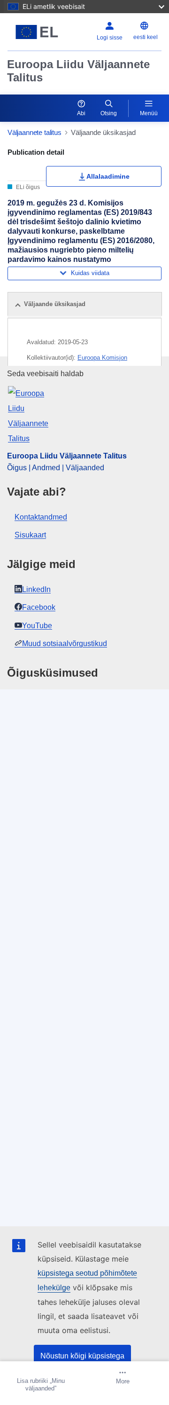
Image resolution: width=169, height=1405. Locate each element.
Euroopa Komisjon (102, 357)
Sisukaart (30, 535)
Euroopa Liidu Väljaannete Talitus (78, 71)
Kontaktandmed (41, 517)
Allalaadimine (108, 176)
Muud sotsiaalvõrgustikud (64, 643)
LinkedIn (36, 589)
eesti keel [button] (145, 37)
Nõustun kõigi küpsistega (82, 1356)
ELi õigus (27, 187)
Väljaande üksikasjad (54, 304)
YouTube (37, 626)
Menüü (149, 113)
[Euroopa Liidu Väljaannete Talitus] (37, 32)
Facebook (38, 607)
